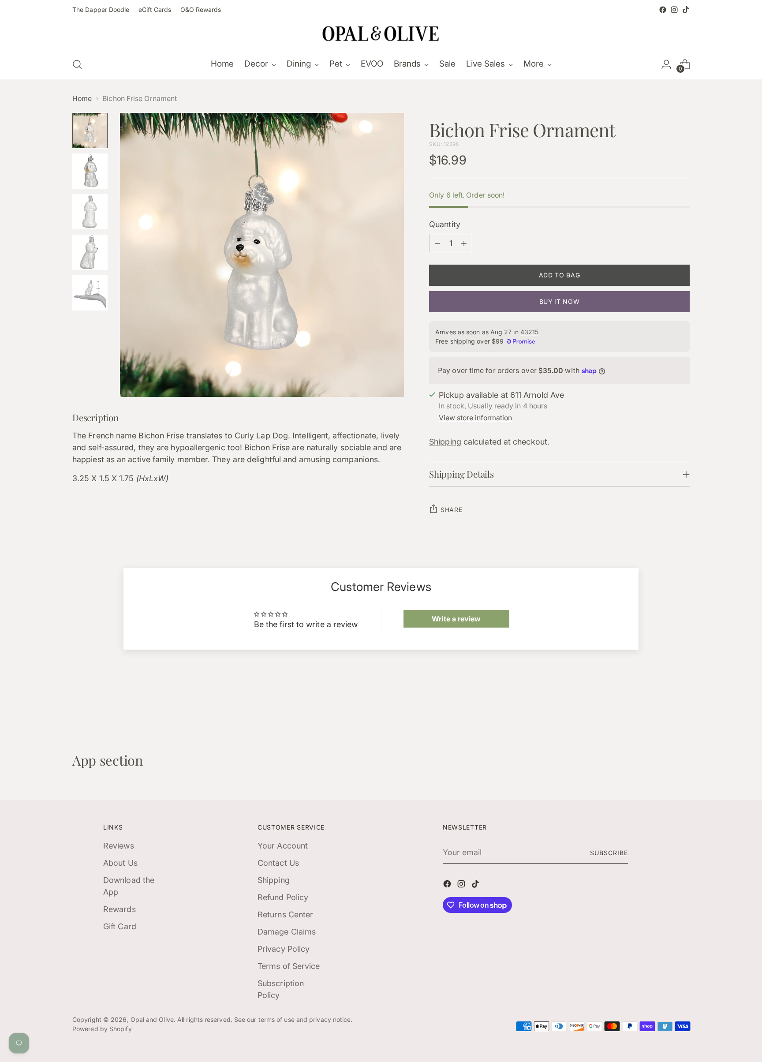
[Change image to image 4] (90, 252)
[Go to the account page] (666, 64)
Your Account (283, 845)
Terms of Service (289, 966)
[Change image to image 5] (90, 292)
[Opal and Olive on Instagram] (674, 10)
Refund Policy (283, 897)
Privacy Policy (284, 949)
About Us (120, 863)
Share (452, 509)
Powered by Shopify (102, 1028)
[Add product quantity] (464, 243)
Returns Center (285, 914)
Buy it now (559, 301)
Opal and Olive (152, 1019)
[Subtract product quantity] (437, 243)
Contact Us (278, 863)
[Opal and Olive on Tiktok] (686, 10)
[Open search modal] (77, 64)
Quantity (444, 224)
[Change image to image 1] (90, 130)
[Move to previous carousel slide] (661, 705)
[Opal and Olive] (381, 32)
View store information (475, 418)
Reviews (118, 845)
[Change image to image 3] (90, 211)
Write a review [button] (456, 618)
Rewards (119, 909)
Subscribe (609, 852)
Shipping (445, 441)
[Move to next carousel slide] (682, 704)
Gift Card (119, 926)
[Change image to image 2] (90, 171)
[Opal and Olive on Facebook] (663, 10)
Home (82, 98)
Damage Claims (287, 931)
